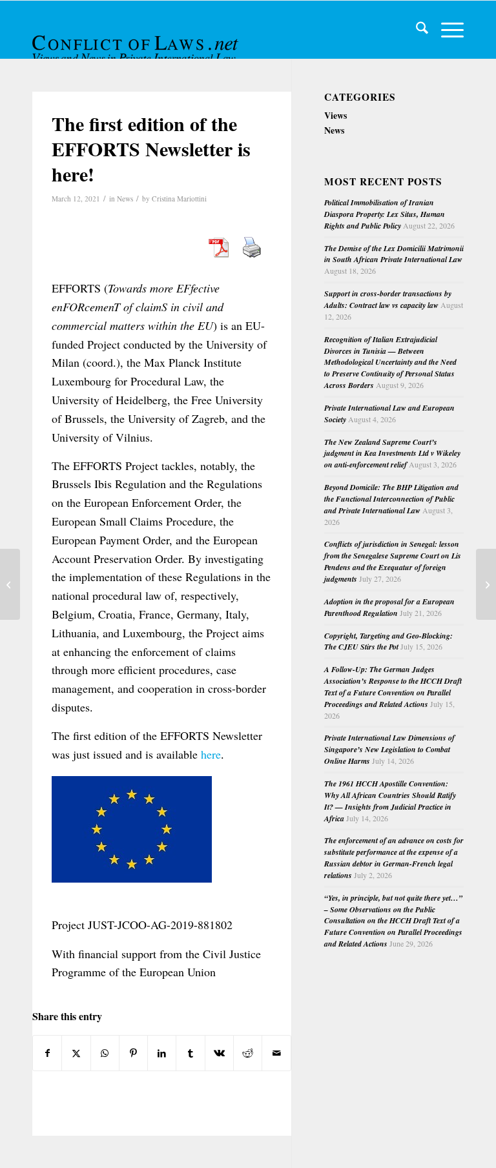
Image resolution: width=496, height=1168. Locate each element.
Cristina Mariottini (179, 198)
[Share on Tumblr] (190, 1053)
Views (335, 115)
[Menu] (446, 30)
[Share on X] (76, 1053)
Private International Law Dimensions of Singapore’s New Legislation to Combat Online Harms (389, 749)
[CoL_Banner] (137, 41)
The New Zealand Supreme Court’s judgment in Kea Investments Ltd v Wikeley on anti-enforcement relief (392, 453)
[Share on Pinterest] (133, 1053)
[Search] (415, 30)
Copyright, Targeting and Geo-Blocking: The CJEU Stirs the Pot (388, 641)
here (211, 754)
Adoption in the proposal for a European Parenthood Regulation (389, 607)
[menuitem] (415, 30)
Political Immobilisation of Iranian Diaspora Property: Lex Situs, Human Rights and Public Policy (384, 214)
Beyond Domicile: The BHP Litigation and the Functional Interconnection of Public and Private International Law (391, 499)
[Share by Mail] (276, 1053)
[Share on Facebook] (47, 1053)
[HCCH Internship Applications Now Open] (10, 584)
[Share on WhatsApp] (105, 1053)
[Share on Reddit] (248, 1053)
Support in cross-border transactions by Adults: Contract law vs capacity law (387, 299)
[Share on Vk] (219, 1053)
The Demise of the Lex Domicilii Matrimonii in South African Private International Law (394, 254)
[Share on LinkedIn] (162, 1053)
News (125, 198)
